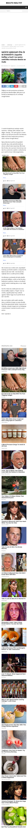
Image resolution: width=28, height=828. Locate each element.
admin (14, 66)
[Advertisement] (14, 29)
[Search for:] (14, 11)
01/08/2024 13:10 (7, 66)
